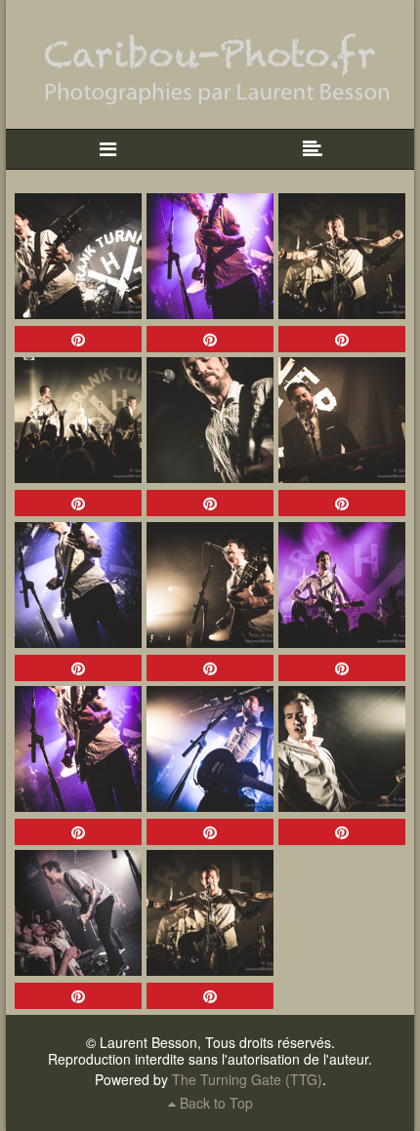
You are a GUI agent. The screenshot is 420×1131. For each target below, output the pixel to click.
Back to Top (214, 1102)
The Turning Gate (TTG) (247, 1079)
